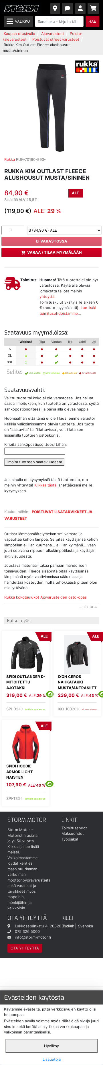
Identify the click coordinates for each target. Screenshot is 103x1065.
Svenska (85, 926)
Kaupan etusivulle (19, 33)
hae (92, 21)
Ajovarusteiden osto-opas (63, 597)
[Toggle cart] (94, 8)
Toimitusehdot (74, 828)
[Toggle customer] (80, 8)
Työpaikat (70, 839)
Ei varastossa (51, 241)
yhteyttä (46, 296)
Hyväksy (51, 1045)
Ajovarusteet (52, 33)
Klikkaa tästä (45, 485)
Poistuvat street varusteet (55, 39)
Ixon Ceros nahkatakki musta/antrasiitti (77, 685)
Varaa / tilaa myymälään (54, 252)
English (68, 926)
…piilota (86, 606)
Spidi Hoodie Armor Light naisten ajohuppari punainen (19, 777)
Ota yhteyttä (25, 948)
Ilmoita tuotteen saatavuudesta (34, 462)
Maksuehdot (73, 833)
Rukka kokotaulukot (21, 597)
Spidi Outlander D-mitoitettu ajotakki (25, 682)
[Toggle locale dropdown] (55, 8)
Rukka (9, 159)
